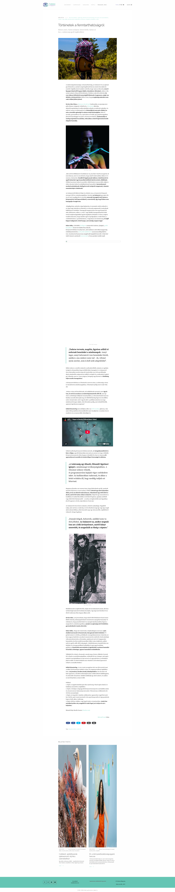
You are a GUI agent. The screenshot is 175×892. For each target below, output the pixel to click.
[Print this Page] (89, 723)
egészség (80, 17)
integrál (70, 729)
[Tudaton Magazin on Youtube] (55, 882)
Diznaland (90, 106)
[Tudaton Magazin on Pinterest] (51, 882)
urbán (97, 19)
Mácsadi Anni (102, 717)
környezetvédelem (104, 17)
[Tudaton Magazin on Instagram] (48, 882)
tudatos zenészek (77, 729)
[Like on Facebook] (68, 723)
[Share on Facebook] (73, 723)
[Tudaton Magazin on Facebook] (44, 882)
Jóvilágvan (83, 225)
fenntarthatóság (90, 17)
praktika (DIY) (71, 850)
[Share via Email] (94, 723)
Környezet (77, 4)
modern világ (61, 19)
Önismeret (67, 4)
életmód (85, 17)
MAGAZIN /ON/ (102, 4)
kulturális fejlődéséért (85, 232)
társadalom (93, 19)
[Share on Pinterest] (83, 723)
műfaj (93, 4)
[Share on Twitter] (78, 723)
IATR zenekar (95, 409)
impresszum (92, 881)
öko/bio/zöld (71, 19)
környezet (97, 17)
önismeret (82, 19)
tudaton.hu (95, 890)
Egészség (86, 4)
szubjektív (88, 19)
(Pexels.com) (86, 710)
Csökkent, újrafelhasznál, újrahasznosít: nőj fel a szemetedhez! (68, 856)
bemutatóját (84, 236)
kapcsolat (104, 881)
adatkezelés (98, 881)
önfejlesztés (77, 19)
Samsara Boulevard (84, 104)
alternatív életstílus (73, 17)
